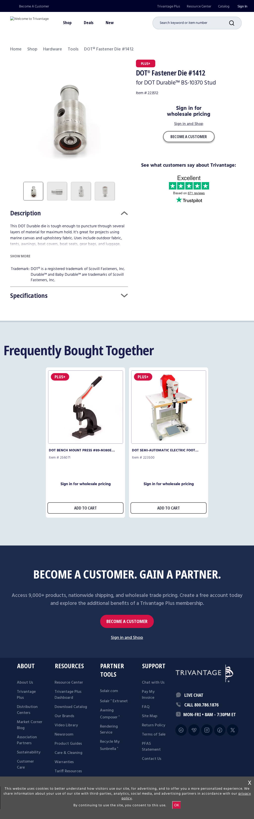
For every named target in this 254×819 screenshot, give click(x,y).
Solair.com (109, 691)
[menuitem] (168, 6)
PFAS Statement (151, 747)
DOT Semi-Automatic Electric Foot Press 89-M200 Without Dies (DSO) (163, 450)
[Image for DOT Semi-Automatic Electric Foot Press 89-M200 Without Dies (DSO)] (168, 442)
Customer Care (25, 764)
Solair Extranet (114, 701)
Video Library (66, 725)
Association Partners (27, 740)
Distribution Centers (27, 710)
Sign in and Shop (188, 124)
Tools (73, 49)
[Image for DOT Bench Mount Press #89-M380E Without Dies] (85, 442)
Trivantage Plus (168, 6)
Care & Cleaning (68, 753)
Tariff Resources (68, 771)
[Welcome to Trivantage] (29, 21)
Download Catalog (71, 707)
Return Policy (153, 725)
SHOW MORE (20, 256)
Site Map (149, 716)
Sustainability (28, 752)
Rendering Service (109, 729)
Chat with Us (153, 682)
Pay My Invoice (148, 695)
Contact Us (151, 759)
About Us (25, 682)
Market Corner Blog (29, 725)
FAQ (146, 707)
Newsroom (64, 734)
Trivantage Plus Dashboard (68, 695)
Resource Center (199, 6)
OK (176, 805)
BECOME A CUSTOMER (127, 621)
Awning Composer (110, 714)
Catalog (223, 6)
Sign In (242, 6)
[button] (235, 23)
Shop (32, 49)
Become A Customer (34, 6)
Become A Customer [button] (188, 136)
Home (16, 49)
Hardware (52, 49)
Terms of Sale (153, 734)
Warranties (64, 762)
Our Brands (64, 716)
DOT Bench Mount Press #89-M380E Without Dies (80, 450)
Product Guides (68, 744)
